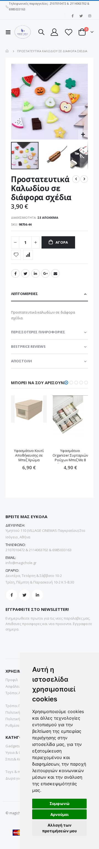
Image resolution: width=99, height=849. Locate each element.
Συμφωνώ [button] (60, 803)
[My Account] (54, 32)
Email (55, 273)
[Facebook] (72, 15)
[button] (83, 134)
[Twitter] (81, 15)
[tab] (49, 294)
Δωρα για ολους (19, 778)
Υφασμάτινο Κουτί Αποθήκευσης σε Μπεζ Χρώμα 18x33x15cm (29, 455)
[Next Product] (84, 179)
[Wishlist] (68, 32)
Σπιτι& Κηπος (17, 759)
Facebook (15, 273)
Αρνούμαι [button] (59, 814)
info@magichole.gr (21, 562)
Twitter (25, 273)
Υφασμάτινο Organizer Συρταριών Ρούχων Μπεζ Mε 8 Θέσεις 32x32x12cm (70, 455)
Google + (45, 273)
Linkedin (37, 595)
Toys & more (16, 771)
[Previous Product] (76, 179)
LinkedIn (35, 273)
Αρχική (7, 51)
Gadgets (13, 745)
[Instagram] (89, 15)
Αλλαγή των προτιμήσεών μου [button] (59, 828)
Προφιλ (12, 679)
